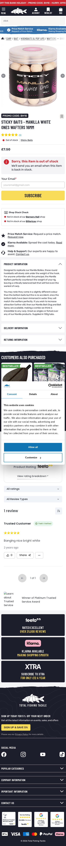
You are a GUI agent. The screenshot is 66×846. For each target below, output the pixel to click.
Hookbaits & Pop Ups (33, 38)
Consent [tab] (12, 394)
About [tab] (54, 394)
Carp (9, 38)
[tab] (33, 264)
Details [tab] (33, 394)
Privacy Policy (21, 734)
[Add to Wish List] (62, 116)
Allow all (33, 447)
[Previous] (3, 76)
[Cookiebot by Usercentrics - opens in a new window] (48, 386)
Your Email (8, 179)
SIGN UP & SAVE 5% (16, 727)
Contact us (22, 254)
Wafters (51, 38)
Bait (16, 38)
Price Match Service (15, 28)
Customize (31, 457)
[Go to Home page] (19, 11)
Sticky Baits (27, 140)
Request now (15, 237)
